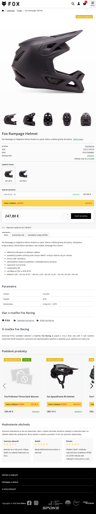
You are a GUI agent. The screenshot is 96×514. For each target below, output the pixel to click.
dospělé (46, 294)
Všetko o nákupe (10, 475)
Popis (6, 235)
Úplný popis (78, 139)
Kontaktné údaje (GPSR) (38, 235)
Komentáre (18, 235)
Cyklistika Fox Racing (25, 320)
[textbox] (48, 194)
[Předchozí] (4, 386)
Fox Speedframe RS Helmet (60, 396)
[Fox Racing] (8, 320)
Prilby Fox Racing (47, 320)
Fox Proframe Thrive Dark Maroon (21, 396)
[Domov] (3, 10)
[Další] (91, 386)
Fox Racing (89, 146)
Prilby (19, 10)
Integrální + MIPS (50, 304)
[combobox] (48, 194)
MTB (44, 299)
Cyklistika (10, 10)
